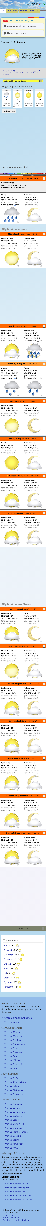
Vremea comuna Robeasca (17, 1017)
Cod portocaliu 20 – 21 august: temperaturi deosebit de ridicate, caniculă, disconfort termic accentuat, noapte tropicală (22, 72)
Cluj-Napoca (10, 954)
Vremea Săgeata (12, 1032)
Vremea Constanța (13, 1104)
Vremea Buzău (11, 1078)
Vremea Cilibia (11, 1048)
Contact (31, 11)
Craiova (7, 964)
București (8, 950)
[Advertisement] (23, 138)
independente (14, 1173)
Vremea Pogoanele (13, 1094)
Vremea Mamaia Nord (15, 1112)
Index (3, 11)
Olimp (25, 1132)
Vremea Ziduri (11, 1056)
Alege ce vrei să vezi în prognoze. (22, 26)
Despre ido (8, 1215)
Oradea (7, 977)
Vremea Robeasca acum (16, 1183)
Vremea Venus (11, 1148)
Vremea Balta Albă (13, 1064)
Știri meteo (23, 11)
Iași (5, 973)
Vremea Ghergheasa (14, 1052)
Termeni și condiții (12, 1217)
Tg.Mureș (8, 982)
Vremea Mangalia (12, 1136)
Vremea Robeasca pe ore (16, 1187)
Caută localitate (12, 11)
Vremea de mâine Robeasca (17, 1195)
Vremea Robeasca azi (14, 1191)
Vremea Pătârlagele (13, 1090)
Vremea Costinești (13, 1116)
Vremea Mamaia (12, 1108)
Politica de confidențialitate (16, 1220)
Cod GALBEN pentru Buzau (22, 81)
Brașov (7, 945)
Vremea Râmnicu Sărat (15, 1082)
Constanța (9, 959)
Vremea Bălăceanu (13, 1036)
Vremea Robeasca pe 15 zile (18, 1199)
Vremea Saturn (11, 1140)
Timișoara (8, 987)
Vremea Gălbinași (12, 1060)
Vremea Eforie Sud (13, 1128)
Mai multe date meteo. (16, 33)
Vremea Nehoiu (11, 1086)
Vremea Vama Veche (14, 1143)
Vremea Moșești (12, 1022)
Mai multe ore (9, 111)
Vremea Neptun (12, 1132)
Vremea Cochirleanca (14, 1044)
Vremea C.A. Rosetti (14, 1040)
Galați (6, 968)
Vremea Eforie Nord (14, 1124)
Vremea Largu (11, 1068)
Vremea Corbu (11, 1120)
